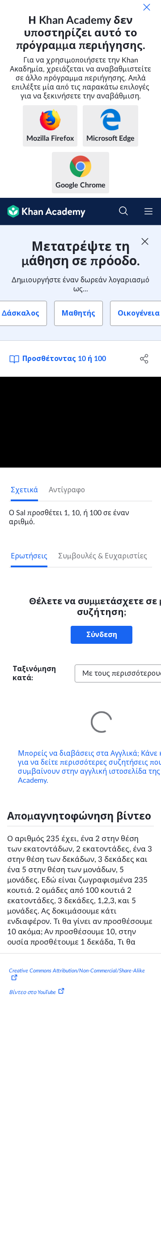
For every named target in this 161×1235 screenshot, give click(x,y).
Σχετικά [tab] (24, 490)
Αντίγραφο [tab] (67, 490)
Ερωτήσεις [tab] (29, 556)
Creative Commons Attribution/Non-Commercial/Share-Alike (77, 958)
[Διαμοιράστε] (144, 359)
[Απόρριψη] (147, 7)
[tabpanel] (80, 513)
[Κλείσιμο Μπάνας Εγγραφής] (145, 241)
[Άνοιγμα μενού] (148, 211)
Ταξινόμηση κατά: (34, 673)
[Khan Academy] (42, 211)
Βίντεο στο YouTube (32, 979)
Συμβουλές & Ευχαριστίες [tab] (102, 556)
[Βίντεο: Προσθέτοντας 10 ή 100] (80, 422)
